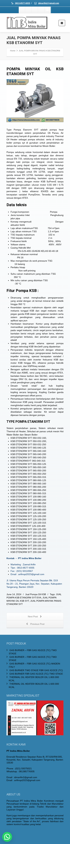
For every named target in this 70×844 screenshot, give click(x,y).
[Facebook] (22, 10)
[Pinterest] (41, 10)
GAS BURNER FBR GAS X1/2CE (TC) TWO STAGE (36, 673)
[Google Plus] (35, 10)
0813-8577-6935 (22, 3)
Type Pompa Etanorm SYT (22, 129)
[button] (7, 837)
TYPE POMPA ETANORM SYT (28, 422)
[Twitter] (28, 10)
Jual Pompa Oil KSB (35, 594)
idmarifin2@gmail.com (48, 3)
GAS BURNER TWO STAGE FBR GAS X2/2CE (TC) (36, 670)
